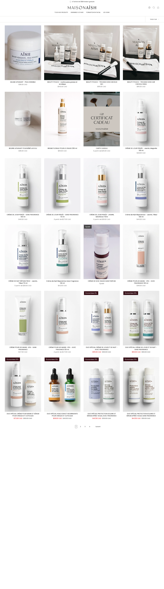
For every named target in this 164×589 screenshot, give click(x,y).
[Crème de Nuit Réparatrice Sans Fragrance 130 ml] (62, 251)
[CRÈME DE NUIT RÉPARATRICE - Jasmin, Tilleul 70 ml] (23, 251)
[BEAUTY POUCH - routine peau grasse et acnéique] (62, 52)
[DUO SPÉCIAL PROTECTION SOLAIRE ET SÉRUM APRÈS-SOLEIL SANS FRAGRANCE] (141, 384)
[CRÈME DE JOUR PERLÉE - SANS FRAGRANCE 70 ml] (62, 185)
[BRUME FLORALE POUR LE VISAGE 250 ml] (62, 119)
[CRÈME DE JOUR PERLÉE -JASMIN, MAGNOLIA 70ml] (102, 185)
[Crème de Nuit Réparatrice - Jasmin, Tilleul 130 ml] (141, 185)
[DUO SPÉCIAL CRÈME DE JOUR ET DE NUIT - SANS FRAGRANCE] (141, 318)
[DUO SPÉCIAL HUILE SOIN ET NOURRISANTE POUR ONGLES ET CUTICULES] (62, 384)
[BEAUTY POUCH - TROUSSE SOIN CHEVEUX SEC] (102, 52)
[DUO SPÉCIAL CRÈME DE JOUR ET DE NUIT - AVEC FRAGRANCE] (102, 318)
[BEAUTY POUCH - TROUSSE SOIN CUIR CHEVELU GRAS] (141, 52)
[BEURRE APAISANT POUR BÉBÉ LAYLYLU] (23, 119)
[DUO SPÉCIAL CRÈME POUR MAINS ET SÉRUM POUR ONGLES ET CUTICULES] (23, 384)
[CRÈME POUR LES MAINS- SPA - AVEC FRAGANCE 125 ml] (62, 318)
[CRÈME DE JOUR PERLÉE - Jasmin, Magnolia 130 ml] (141, 119)
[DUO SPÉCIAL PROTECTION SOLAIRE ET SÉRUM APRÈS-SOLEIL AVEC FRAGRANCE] (102, 384)
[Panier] (158, 7)
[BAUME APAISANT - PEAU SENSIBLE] (23, 52)
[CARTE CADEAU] (102, 119)
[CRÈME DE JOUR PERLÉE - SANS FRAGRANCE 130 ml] (23, 185)
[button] (61, 12)
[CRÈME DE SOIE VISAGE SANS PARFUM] (102, 251)
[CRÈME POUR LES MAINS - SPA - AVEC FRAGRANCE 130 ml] (141, 251)
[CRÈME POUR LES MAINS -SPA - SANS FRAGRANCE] (23, 318)
